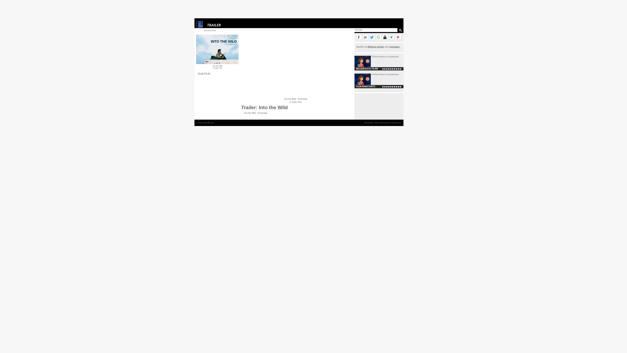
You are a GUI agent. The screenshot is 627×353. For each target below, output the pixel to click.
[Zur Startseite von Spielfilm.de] (199, 27)
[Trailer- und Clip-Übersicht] (224, 24)
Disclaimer (369, 123)
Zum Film (204, 73)
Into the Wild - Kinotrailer (255, 113)
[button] (359, 37)
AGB (376, 123)
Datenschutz (384, 123)
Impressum (396, 123)
